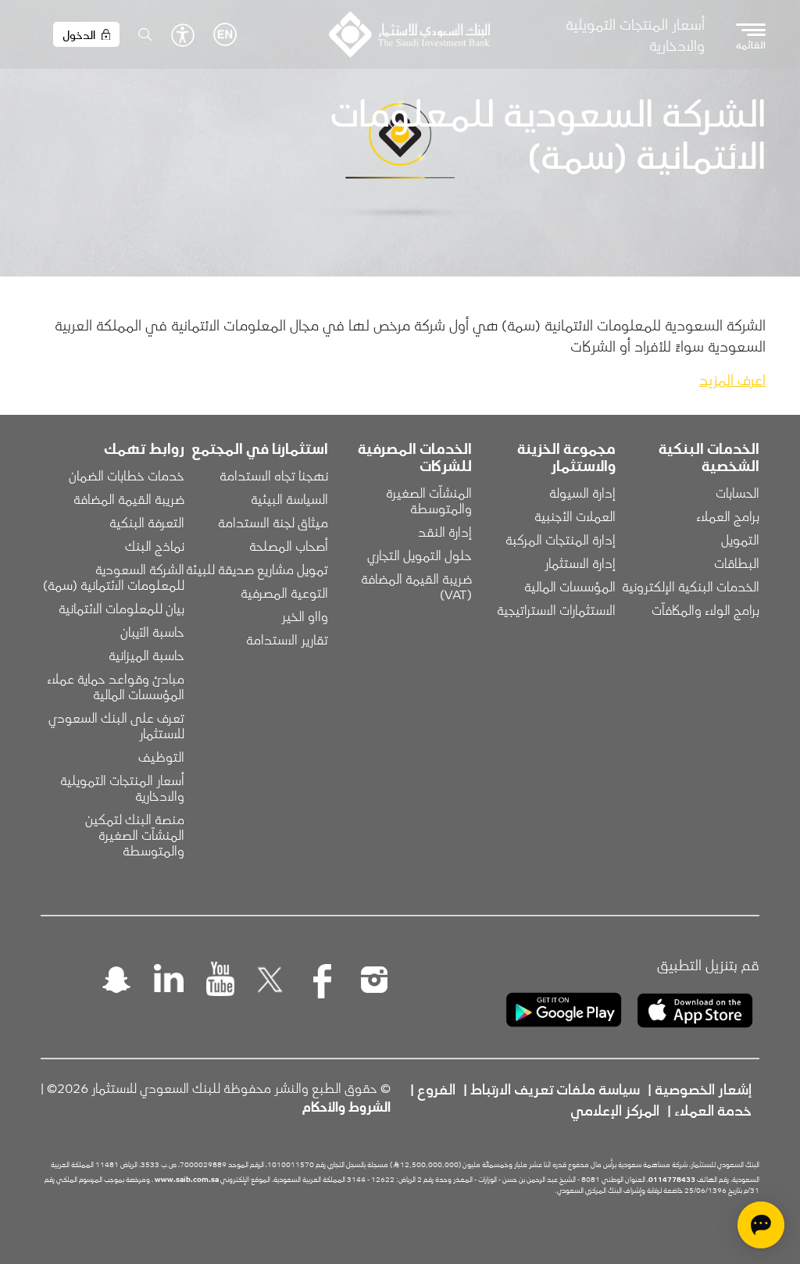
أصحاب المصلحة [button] (288, 545)
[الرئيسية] (409, 34)
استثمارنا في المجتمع (259, 447)
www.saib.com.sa (187, 1179)
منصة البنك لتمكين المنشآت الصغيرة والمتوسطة (133, 834)
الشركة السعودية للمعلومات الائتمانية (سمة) (113, 576)
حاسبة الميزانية (146, 655)
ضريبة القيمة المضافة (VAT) (415, 586)
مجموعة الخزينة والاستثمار (566, 456)
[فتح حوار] (761, 1225)
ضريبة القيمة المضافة (128, 498)
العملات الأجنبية (575, 516)
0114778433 (671, 1179)
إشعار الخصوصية (703, 1088)
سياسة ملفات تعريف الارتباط (555, 1088)
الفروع (436, 1088)
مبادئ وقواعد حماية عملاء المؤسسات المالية (114, 686)
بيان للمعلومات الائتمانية (121, 608)
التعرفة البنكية (146, 522)
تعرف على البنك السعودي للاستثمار (114, 725)
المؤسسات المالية (570, 586)
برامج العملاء (727, 516)
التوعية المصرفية (284, 592)
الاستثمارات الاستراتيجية (556, 609)
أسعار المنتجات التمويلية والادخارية (635, 34)
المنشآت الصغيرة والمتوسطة (427, 500)
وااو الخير (304, 616)
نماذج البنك (154, 545)
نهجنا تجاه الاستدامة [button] (274, 475)
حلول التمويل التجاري (419, 555)
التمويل (740, 539)
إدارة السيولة (582, 492)
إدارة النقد (445, 531)
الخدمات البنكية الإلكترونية (690, 586)
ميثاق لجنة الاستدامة (273, 522)
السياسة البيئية (289, 498)
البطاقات (736, 562)
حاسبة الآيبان (152, 631)
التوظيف (161, 756)
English (225, 34)
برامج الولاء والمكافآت (705, 609)
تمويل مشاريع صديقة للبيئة (257, 569)
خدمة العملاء (713, 1109)
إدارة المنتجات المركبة (560, 539)
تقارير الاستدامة (287, 639)
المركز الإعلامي (614, 1109)
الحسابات (737, 492)
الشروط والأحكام (346, 1106)
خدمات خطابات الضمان (126, 475)
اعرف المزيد (732, 378)
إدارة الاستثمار (580, 562)
